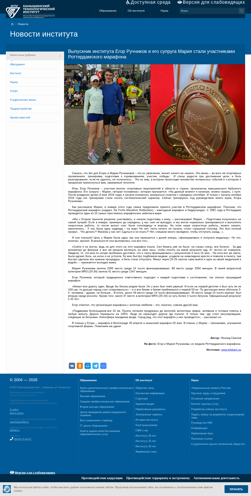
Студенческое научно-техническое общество (218, 444)
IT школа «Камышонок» (94, 425)
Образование (107, 10)
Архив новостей (20, 117)
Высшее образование (92, 396)
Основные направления (205, 398)
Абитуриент (17, 64)
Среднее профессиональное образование (105, 401)
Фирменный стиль (146, 451)
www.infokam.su (231, 349)
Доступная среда (151, 2)
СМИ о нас (142, 430)
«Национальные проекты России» (211, 387)
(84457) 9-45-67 (22, 439)
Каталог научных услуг (205, 403)
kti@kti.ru (15, 430)
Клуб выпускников (146, 425)
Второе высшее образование (97, 406)
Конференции (199, 428)
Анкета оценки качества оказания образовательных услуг (100, 433)
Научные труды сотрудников (208, 393)
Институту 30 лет (146, 446)
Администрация (145, 403)
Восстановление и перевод (96, 420)
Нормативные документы (150, 409)
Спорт (14, 90)
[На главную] (13, 24)
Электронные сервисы (149, 414)
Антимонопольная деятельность (216, 478)
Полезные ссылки (201, 438)
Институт (15, 73)
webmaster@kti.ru (19, 422)
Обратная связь (145, 387)
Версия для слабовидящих (214, 2)
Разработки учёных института (209, 409)
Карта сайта (17, 413)
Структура (142, 398)
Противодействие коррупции (102, 478)
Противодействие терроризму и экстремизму (158, 478)
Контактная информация (150, 393)
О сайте (14, 409)
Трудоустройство (21, 108)
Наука (164, 10)
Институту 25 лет (146, 441)
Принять (236, 489)
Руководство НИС (202, 422)
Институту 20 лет (146, 435)
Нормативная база (202, 433)
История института (147, 419)
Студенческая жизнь (23, 99)
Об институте (136, 10)
